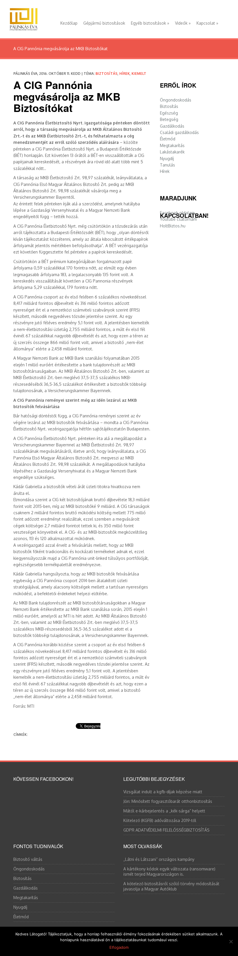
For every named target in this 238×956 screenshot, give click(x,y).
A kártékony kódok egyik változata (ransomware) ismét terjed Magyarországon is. (169, 871)
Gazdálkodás (172, 126)
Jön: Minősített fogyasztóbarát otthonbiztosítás (167, 801)
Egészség (169, 113)
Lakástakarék (172, 151)
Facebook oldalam (177, 212)
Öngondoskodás (175, 99)
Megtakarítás (172, 145)
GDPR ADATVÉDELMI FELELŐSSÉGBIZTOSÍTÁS (166, 830)
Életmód (167, 138)
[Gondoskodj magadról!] (23, 17)
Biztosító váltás (27, 859)
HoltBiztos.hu (172, 225)
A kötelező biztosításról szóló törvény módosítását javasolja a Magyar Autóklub (171, 886)
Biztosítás (106, 73)
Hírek (124, 73)
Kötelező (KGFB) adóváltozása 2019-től (159, 820)
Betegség (169, 119)
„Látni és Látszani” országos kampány (158, 859)
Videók (183, 23)
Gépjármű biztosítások (104, 23)
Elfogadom (119, 947)
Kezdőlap (68, 23)
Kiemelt (138, 73)
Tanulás (167, 164)
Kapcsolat (207, 23)
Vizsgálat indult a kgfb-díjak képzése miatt (162, 791)
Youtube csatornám (178, 219)
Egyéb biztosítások (150, 23)
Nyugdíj (167, 158)
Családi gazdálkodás (179, 132)
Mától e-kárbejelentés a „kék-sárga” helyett (164, 810)
